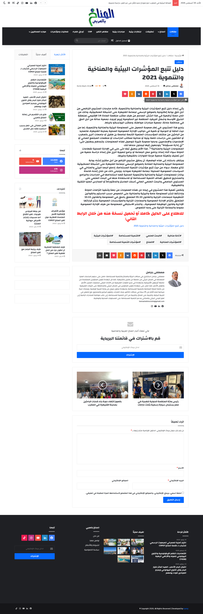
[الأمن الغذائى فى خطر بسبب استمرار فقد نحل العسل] (57, 129)
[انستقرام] (152, 306)
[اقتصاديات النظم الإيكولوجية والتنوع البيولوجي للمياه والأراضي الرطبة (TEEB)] (57, 83)
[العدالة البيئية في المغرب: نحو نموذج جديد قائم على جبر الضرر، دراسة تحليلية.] (124, 542)
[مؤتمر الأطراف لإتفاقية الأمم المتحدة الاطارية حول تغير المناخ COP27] (54, 202)
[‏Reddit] (146, 94)
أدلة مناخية (173, 235)
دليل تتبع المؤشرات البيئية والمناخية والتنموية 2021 (159, 226)
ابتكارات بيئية (135, 32)
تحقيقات (149, 32)
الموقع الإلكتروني (120, 480)
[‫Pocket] (125, 94)
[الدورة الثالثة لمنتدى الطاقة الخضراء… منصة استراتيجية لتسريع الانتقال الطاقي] (137, 559)
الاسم (180, 468)
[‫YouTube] (155, 306)
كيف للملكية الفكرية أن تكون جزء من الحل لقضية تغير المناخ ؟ (54, 250)
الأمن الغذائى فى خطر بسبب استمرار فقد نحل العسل (32, 127)
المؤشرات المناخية (170, 242)
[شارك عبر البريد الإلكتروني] (107, 255)
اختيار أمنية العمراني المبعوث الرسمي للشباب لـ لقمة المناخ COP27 (33, 69)
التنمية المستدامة (129, 235)
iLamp (186, 608)
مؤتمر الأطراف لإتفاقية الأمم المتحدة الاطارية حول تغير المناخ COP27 (55, 215)
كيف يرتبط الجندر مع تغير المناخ (31, 250)
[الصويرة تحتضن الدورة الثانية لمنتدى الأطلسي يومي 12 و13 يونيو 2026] (124, 550)
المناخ (162, 32)
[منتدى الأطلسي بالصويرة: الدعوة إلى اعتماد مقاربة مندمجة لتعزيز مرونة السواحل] (137, 550)
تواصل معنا (94, 540)
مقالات (173, 32)
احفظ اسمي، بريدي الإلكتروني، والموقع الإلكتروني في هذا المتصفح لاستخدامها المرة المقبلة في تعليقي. (133, 493)
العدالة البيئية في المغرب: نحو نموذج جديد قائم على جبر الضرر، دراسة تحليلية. (139, 3)
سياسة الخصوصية (91, 550)
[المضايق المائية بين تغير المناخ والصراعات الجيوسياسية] (124, 559)
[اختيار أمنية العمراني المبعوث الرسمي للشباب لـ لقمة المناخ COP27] (57, 69)
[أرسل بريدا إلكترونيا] (164, 86)
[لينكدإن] (167, 94)
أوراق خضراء (78, 32)
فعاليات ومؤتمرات (59, 32)
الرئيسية (178, 55)
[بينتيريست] (153, 94)
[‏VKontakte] (139, 94)
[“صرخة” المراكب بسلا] (110, 550)
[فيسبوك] (181, 94)
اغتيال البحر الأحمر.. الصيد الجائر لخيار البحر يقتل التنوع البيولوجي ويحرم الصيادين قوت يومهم (33, 101)
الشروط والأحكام (92, 545)
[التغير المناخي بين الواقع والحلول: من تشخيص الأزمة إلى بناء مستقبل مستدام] (110, 542)
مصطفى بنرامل (172, 86)
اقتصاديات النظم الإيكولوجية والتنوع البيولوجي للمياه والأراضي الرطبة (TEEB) (34, 84)
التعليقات (23, 55)
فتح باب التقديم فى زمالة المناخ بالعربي (34, 116)
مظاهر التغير (102, 32)
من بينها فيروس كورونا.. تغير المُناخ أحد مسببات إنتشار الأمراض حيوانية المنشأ (32, 217)
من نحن (96, 536)
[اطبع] (100, 255)
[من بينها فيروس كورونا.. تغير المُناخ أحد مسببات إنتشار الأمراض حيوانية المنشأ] (30, 202)
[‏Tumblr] (160, 94)
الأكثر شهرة (60, 55)
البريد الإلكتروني (176, 480)
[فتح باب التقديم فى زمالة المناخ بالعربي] (57, 117)
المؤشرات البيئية (102, 235)
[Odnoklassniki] (132, 94)
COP (90, 32)
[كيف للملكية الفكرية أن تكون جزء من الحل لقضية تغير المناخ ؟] (54, 238)
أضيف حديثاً (41, 55)
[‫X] (174, 94)
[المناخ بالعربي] (101, 16)
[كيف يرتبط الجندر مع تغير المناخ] (30, 239)
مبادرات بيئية (118, 32)
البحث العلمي (153, 235)
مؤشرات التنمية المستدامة (124, 242)
